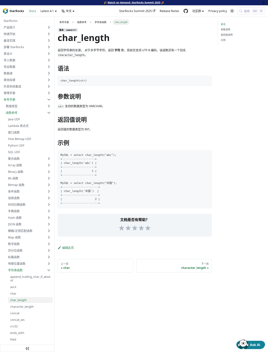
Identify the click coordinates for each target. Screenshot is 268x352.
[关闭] (263, 2)
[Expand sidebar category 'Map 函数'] (49, 237)
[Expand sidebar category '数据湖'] (49, 73)
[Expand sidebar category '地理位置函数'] (49, 264)
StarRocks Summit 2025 (135, 11)
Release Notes (169, 11)
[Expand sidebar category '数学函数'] (49, 244)
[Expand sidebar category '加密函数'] (49, 198)
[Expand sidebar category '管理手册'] (49, 93)
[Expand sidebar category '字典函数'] (49, 211)
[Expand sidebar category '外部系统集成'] (49, 86)
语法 (223, 24)
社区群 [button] (196, 11)
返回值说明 (227, 34)
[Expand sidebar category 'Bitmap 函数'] (49, 185)
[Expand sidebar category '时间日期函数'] (49, 204)
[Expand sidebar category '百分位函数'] (49, 250)
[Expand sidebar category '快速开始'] (49, 34)
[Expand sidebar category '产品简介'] (49, 27)
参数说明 (225, 29)
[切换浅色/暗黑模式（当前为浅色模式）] (232, 11)
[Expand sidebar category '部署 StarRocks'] (49, 47)
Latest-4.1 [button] (47, 11)
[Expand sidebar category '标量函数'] (49, 257)
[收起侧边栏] (27, 348)
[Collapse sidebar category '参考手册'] (49, 99)
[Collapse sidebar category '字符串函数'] (49, 270)
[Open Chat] (250, 344)
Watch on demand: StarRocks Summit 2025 (134, 2)
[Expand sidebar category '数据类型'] (49, 106)
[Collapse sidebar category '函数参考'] (49, 113)
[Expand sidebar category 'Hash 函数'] (49, 218)
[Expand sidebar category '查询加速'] (49, 80)
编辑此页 (68, 248)
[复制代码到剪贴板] (207, 80)
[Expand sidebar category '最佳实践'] (49, 40)
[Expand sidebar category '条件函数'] (49, 191)
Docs (32, 11)
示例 (223, 40)
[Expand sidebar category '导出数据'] (49, 67)
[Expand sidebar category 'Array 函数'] (49, 165)
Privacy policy (217, 11)
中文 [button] (69, 11)
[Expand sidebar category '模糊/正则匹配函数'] (49, 231)
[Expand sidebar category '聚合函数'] (49, 159)
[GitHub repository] (185, 11)
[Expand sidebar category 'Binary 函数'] (49, 172)
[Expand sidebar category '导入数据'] (49, 60)
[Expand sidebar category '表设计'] (49, 54)
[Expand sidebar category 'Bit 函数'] (49, 178)
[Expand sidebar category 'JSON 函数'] (49, 224)
